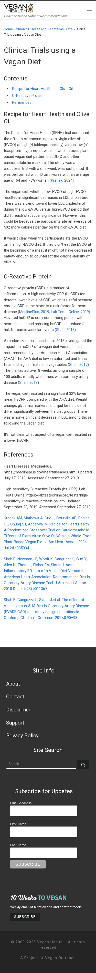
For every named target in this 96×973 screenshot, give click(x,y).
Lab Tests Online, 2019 (70, 311)
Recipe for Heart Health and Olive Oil (42, 88)
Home (8, 29)
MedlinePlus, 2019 (34, 311)
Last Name (18, 845)
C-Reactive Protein (28, 95)
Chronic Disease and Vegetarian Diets (44, 29)
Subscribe (25, 917)
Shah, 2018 (65, 329)
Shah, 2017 (78, 364)
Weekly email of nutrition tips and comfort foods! (46, 907)
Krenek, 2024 (61, 180)
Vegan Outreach (60, 958)
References (21, 102)
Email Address (21, 803)
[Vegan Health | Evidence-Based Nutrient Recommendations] (19, 7)
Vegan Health (50, 942)
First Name (18, 824)
